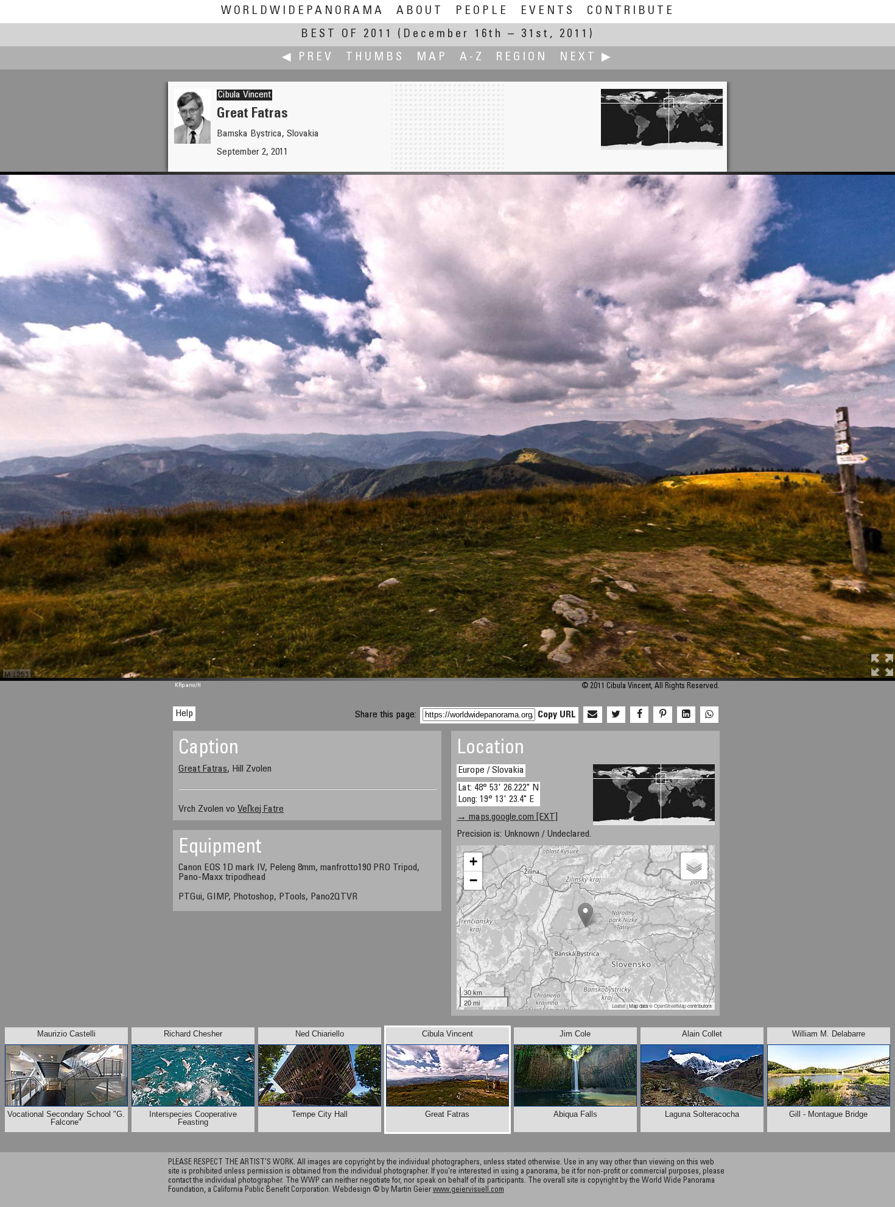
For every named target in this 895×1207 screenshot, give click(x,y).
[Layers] (694, 866)
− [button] (473, 880)
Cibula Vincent (244, 95)
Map (432, 57)
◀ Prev (308, 57)
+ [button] (473, 861)
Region (521, 57)
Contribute (631, 11)
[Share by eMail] (592, 715)
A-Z (472, 57)
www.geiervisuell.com (468, 1190)
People (481, 11)
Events (548, 11)
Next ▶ (586, 57)
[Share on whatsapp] (709, 715)
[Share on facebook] (639, 715)
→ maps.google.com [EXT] (507, 817)
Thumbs (375, 57)
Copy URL (557, 715)
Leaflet (618, 1005)
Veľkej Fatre (260, 809)
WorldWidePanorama (302, 11)
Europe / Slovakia (491, 770)
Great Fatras (202, 769)
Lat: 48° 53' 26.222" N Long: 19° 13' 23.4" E (498, 793)
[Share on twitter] (616, 715)
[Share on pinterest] (662, 715)
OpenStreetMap (670, 1005)
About (419, 11)
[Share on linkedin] (686, 715)
